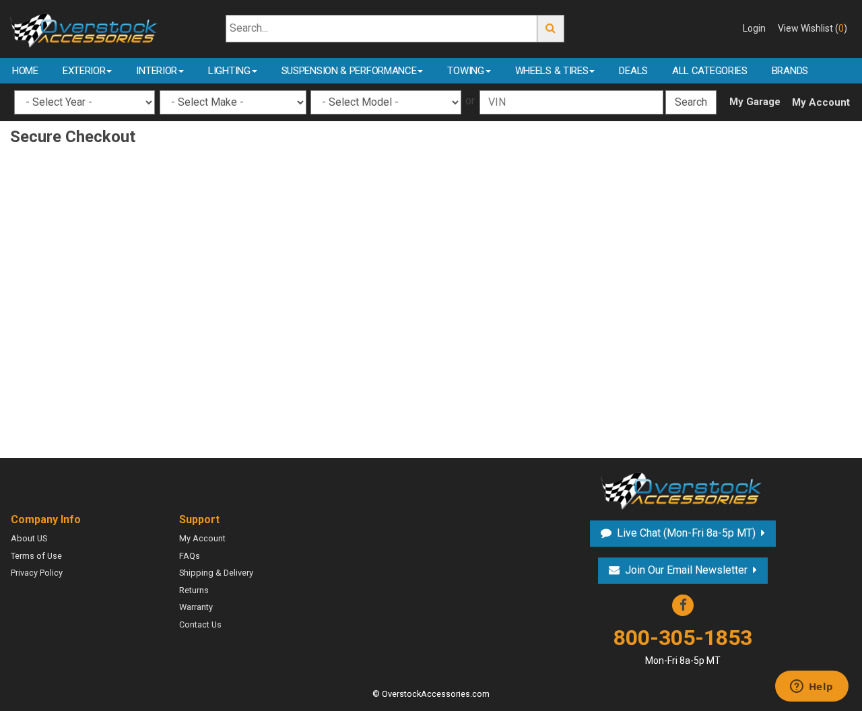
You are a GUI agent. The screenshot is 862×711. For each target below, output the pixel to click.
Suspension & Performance (349, 71)
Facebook (683, 605)
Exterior (84, 71)
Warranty (196, 607)
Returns (194, 590)
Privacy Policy (37, 573)
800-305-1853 (683, 645)
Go (550, 28)
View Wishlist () (812, 28)
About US (29, 538)
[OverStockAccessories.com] (85, 28)
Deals (633, 71)
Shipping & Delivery (216, 573)
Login (754, 28)
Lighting (229, 71)
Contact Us (200, 624)
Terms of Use (36, 556)
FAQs (189, 556)
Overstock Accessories (683, 489)
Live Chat (684, 533)
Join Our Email (686, 570)
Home (25, 71)
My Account (821, 102)
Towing (465, 71)
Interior (156, 71)
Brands (790, 71)
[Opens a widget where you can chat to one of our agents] (811, 687)
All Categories (710, 71)
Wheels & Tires (552, 71)
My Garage (755, 102)
